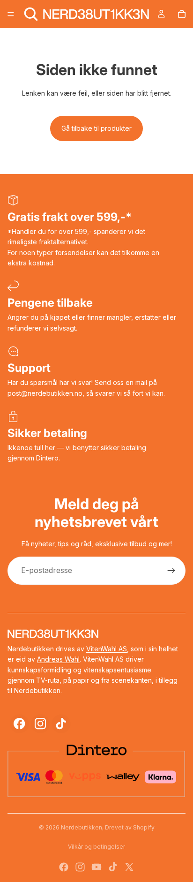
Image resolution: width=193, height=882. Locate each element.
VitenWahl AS (106, 649)
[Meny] (11, 14)
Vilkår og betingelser (96, 846)
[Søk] (31, 14)
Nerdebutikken (81, 827)
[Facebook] (19, 723)
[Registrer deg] (171, 570)
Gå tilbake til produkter (96, 128)
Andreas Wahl (58, 659)
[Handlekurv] (181, 14)
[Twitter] (129, 867)
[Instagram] (40, 723)
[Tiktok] (113, 867)
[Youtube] (96, 867)
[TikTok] (61, 723)
